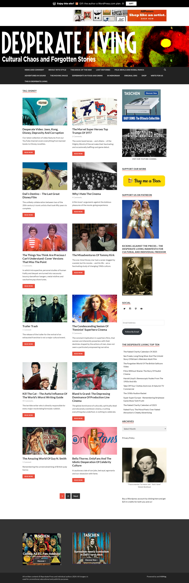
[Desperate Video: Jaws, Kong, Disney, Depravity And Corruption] (44, 112)
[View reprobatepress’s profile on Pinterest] (136, 309)
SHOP (144, 76)
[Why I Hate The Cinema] (94, 177)
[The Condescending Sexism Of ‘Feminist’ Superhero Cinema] (94, 309)
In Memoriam (113, 76)
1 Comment (26, 330)
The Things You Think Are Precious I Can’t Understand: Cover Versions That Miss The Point (44, 258)
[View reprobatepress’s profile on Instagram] (130, 309)
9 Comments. (77, 333)
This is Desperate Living (36, 81)
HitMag (163, 576)
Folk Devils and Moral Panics (129, 70)
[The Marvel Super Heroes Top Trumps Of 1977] (94, 112)
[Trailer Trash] (44, 309)
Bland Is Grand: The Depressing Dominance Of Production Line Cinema (91, 397)
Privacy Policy (128, 438)
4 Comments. (77, 197)
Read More (27, 151)
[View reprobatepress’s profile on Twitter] (124, 309)
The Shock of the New (81, 70)
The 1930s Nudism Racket (134, 393)
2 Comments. (77, 136)
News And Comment (34, 70)
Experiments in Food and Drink (87, 76)
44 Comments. (27, 401)
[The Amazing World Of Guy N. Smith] (44, 442)
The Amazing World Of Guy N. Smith (44, 458)
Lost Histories (103, 70)
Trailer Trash (30, 326)
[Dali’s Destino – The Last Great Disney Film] (44, 177)
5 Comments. (27, 266)
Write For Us (157, 76)
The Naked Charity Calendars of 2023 (140, 405)
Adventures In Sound (35, 76)
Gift (131, 3)
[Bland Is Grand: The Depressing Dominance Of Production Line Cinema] (94, 377)
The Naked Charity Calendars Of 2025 (140, 351)
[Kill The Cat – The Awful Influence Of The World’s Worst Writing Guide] (44, 377)
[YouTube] (141, 309)
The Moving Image (59, 76)
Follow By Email (132, 331)
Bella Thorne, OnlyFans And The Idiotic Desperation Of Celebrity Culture (91, 462)
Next (75, 496)
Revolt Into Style (57, 70)
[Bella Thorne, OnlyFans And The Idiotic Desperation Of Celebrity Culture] (94, 442)
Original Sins (130, 76)
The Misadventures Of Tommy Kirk (93, 255)
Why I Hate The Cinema (86, 193)
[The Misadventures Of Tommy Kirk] (94, 238)
